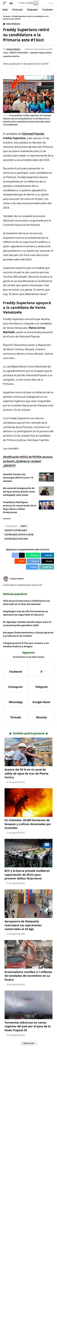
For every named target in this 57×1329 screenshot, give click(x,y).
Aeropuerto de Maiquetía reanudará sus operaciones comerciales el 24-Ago (23, 925)
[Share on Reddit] (31, 70)
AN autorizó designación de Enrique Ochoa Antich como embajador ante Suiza (19, 491)
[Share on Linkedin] (26, 70)
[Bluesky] (41, 714)
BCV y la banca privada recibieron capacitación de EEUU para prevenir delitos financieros (27, 874)
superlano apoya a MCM (40, 52)
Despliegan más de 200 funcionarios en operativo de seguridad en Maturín (25, 613)
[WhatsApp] (15, 699)
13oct (5, 52)
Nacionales (13, 24)
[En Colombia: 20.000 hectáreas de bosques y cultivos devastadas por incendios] (28, 802)
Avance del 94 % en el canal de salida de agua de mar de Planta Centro (26, 773)
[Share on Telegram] (37, 70)
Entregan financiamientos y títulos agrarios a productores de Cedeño (28, 634)
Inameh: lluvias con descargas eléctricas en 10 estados (18, 477)
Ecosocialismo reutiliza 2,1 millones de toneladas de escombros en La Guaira (28, 975)
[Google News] (41, 699)
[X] (41, 668)
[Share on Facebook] (9, 70)
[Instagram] (15, 684)
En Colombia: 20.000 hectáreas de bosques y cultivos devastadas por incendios (28, 823)
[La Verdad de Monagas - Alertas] (28, 3)
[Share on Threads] (42, 70)
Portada (6, 16)
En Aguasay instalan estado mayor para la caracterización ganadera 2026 (27, 623)
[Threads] (15, 714)
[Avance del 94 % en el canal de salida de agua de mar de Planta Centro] (28, 752)
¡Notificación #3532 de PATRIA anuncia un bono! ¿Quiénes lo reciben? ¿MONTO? (27, 461)
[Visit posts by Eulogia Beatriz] (6, 578)
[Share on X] (14, 70)
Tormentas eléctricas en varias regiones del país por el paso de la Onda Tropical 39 (27, 1026)
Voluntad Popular (33, 133)
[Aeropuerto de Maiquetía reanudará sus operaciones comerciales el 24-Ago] (28, 903)
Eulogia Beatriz (13, 49)
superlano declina (11, 56)
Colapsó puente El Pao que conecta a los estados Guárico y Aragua (26, 644)
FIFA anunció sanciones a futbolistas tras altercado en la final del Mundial (26, 602)
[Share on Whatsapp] (20, 70)
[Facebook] (53, 578)
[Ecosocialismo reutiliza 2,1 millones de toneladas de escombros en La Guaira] (28, 954)
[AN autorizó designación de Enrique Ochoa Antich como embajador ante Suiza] (46, 490)
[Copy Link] (48, 70)
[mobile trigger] (5, 3)
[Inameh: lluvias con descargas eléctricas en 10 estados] (46, 477)
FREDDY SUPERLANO (18, 52)
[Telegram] (41, 684)
